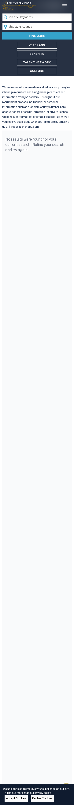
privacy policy (43, 793)
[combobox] (37, 17)
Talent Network (37, 62)
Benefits (37, 53)
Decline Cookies (42, 798)
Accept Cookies (16, 798)
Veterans (37, 45)
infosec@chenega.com (24, 126)
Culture (37, 71)
